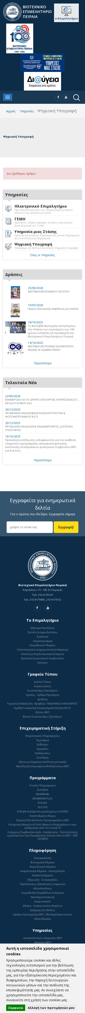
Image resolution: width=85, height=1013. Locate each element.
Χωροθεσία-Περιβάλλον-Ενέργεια (42, 892)
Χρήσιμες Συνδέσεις (42, 910)
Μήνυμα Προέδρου (43, 628)
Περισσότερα (42, 363)
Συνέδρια (42, 757)
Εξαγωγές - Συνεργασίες (42, 879)
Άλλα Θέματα (42, 918)
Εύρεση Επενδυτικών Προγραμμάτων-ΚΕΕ (42, 820)
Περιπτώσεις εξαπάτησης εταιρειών (42, 884)
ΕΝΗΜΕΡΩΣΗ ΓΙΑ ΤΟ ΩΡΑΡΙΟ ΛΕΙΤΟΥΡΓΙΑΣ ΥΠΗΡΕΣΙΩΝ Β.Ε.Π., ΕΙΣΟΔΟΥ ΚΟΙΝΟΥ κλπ (41, 401)
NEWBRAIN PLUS (42, 798)
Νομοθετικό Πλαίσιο (42, 645)
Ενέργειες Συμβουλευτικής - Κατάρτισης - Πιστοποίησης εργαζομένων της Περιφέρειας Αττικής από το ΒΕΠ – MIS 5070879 (42, 835)
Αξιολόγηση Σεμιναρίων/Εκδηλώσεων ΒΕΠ (42, 766)
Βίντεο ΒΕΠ (43, 712)
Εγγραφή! (66, 527)
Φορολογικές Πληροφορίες (42, 735)
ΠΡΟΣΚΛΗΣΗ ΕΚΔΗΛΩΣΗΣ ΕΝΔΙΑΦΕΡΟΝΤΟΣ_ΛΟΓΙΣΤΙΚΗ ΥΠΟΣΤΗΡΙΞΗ (39, 428)
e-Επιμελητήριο (66, 18)
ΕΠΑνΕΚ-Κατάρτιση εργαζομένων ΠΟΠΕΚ (42, 811)
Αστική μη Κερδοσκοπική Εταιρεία (42, 654)
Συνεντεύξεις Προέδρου (42, 690)
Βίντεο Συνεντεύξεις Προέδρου (42, 716)
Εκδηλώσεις (42, 753)
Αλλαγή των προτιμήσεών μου (51, 1008)
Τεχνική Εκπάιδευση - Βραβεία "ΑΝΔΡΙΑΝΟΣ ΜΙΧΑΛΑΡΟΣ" (42, 703)
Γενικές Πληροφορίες (42, 785)
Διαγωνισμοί (42, 901)
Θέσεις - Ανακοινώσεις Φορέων (42, 905)
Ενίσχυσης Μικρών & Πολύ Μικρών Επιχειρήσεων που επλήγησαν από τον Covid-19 (42, 826)
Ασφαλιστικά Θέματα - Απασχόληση (42, 871)
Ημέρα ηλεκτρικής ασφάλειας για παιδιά (53, 309)
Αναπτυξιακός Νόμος (43, 815)
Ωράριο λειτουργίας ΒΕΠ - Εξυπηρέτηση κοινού (42, 914)
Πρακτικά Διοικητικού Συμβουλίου (42, 658)
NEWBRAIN (42, 794)
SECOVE (42, 807)
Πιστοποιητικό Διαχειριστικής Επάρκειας (42, 649)
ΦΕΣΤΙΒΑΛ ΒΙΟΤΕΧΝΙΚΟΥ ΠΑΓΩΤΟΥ (49, 291)
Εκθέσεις (42, 744)
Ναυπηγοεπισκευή (42, 897)
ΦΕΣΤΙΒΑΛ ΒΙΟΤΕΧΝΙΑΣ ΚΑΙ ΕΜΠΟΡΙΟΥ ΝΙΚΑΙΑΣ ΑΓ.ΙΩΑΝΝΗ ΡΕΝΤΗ (51, 348)
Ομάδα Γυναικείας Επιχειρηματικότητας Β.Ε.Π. (42, 708)
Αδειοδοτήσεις (42, 888)
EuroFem (42, 789)
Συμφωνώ (15, 1008)
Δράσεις (42, 699)
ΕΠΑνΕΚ (42, 802)
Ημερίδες (42, 748)
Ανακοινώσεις (42, 686)
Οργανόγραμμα (42, 641)
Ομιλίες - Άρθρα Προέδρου (42, 694)
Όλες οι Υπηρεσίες (42, 255)
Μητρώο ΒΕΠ (42, 942)
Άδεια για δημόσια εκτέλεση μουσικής (42, 761)
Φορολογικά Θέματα (42, 866)
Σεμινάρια (42, 740)
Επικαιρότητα (42, 858)
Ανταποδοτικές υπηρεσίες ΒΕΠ (42, 938)
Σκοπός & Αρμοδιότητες (43, 632)
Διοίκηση (42, 636)
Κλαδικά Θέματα (42, 875)
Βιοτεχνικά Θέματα (42, 862)
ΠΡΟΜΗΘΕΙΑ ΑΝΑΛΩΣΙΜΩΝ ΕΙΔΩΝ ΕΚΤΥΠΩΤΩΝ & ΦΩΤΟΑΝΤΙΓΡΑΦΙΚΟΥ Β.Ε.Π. (35, 414)
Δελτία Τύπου (42, 681)
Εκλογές (43, 662)
